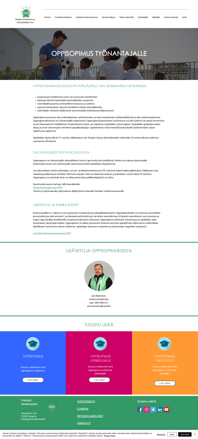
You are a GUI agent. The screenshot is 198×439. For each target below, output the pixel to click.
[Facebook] (140, 409)
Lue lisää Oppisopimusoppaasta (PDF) (52, 233)
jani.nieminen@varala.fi (99, 306)
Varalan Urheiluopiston (25, 19)
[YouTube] (166, 409)
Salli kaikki (184, 434)
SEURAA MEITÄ (146, 401)
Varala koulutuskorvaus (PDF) (48, 188)
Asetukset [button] (161, 434)
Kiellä (172, 434)
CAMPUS (82, 408)
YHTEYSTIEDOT (86, 401)
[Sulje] (194, 434)
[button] (63, 16)
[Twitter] (153, 409)
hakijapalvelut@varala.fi (33, 419)
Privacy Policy (110, 435)
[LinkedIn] (159, 409)
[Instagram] (146, 409)
